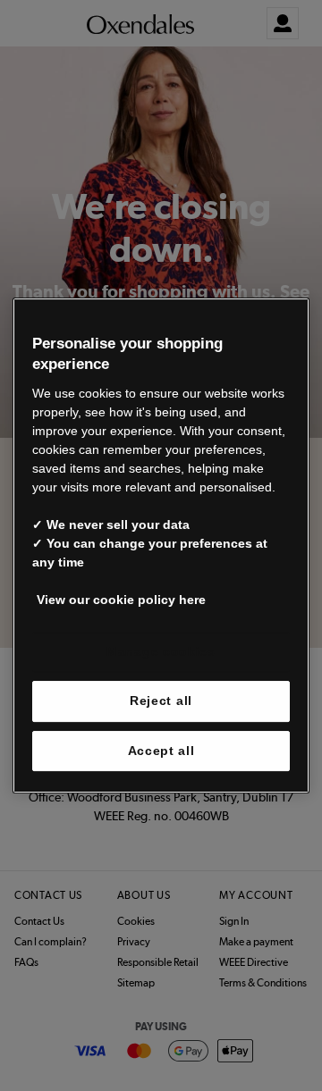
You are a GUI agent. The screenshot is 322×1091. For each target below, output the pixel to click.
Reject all (161, 700)
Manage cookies (161, 651)
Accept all (161, 750)
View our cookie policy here (121, 599)
